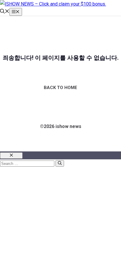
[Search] (60, 163)
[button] (4, 12)
